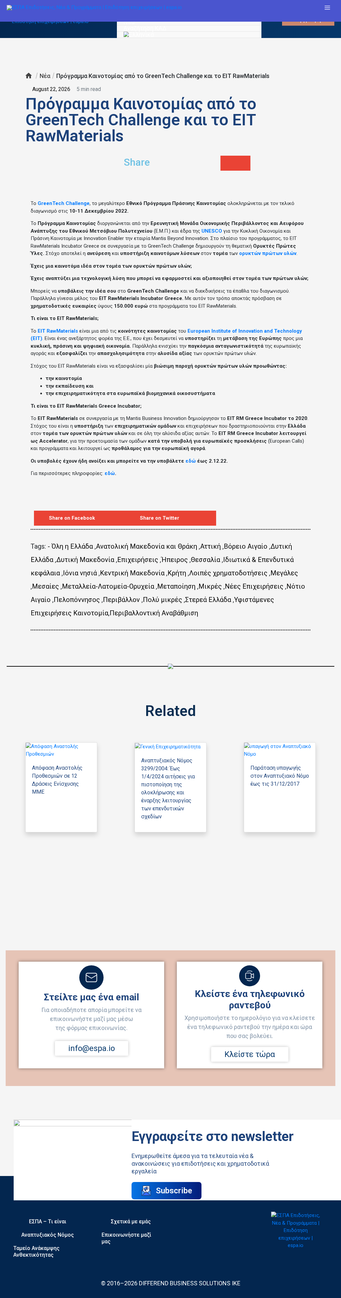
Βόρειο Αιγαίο (245, 546)
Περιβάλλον (121, 600)
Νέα (129, 22)
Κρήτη (177, 573)
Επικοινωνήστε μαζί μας (126, 1238)
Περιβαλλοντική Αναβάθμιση (154, 613)
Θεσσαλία (205, 560)
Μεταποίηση (176, 586)
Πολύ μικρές (162, 600)
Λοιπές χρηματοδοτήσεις (228, 573)
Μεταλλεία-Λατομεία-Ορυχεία (108, 586)
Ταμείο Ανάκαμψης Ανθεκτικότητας (36, 1251)
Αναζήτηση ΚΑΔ (145, 28)
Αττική (210, 546)
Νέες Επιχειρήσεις (254, 586)
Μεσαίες (45, 586)
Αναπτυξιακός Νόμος (47, 1235)
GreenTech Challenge (64, 203)
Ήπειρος (174, 560)
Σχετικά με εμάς (131, 1221)
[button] (227, 163)
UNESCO (211, 231)
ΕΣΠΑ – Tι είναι (47, 1221)
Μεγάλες (284, 573)
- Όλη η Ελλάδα (70, 546)
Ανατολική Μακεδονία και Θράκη (146, 546)
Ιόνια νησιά (80, 573)
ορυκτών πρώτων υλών (267, 253)
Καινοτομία (90, 613)
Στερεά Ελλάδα (208, 600)
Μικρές (210, 586)
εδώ (190, 461)
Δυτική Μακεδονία (85, 560)
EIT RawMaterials (58, 331)
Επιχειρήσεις (137, 560)
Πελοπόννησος (77, 600)
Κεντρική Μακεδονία (132, 573)
